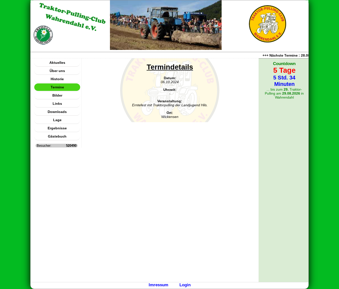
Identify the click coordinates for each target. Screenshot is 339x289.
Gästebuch (57, 136)
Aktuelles (57, 63)
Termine (57, 87)
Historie (57, 79)
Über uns (57, 71)
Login (185, 284)
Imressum (158, 284)
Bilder (57, 95)
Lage (57, 120)
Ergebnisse (57, 128)
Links (57, 104)
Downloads (57, 112)
